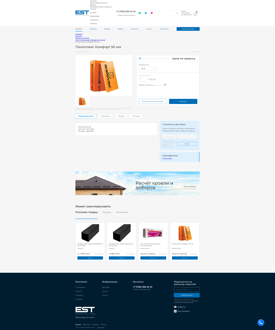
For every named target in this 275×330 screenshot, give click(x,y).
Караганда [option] (94, 16)
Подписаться (187, 295)
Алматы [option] (93, 24)
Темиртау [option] (94, 20)
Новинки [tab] (122, 212)
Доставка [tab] (105, 116)
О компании (80, 287)
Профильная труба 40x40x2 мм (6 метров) (121, 244)
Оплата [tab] (121, 116)
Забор (120, 29)
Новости (78, 291)
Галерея (78, 299)
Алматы (103, 324)
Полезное (79, 295)
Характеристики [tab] (85, 116)
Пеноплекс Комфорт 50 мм (182, 244)
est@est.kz (182, 307)
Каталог (78, 29)
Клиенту (134, 29)
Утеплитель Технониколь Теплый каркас (150, 244)
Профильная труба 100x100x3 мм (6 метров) (90, 244)
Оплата (105, 291)
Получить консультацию (153, 101)
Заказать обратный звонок (126, 15)
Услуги (149, 29)
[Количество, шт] (143, 79)
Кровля (93, 29)
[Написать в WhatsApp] (140, 13)
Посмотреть (167, 158)
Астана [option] (93, 13)
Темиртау (95, 324)
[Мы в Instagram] (152, 13)
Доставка (106, 287)
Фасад (107, 29)
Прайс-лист (195, 14)
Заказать (183, 101)
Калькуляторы (188, 29)
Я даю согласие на (168, 142)
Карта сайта (100, 327)
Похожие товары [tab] (86, 212)
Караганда (86, 324)
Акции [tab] (106, 212)
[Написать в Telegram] (146, 13)
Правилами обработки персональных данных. (186, 301)
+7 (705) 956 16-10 (125, 11)
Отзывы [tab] (136, 116)
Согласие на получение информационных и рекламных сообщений (168, 145)
